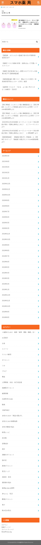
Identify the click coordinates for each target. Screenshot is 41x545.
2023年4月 (5, 156)
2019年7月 (5, 256)
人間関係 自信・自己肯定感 (12, 382)
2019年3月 (5, 278)
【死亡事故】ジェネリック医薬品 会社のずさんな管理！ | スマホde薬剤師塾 (20, 107)
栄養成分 (5, 443)
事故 (3, 377)
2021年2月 (5, 172)
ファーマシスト (33, 124)
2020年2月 (5, 228)
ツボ (3, 365)
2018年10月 (6, 306)
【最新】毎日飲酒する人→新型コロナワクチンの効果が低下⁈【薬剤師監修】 (19, 72)
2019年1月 (5, 289)
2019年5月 (5, 267)
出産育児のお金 (7, 399)
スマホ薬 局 (20, 2)
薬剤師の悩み (6, 482)
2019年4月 (5, 273)
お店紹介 (5, 338)
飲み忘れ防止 (6, 510)
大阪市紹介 (6, 410)
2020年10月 (6, 195)
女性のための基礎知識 (9, 421)
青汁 (3, 505)
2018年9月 (5, 312)
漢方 (3, 449)
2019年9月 (5, 245)
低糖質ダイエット (8, 388)
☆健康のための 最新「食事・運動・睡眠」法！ (19, 332)
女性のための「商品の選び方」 (12, 415)
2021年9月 (5, 161)
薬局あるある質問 (8, 488)
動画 (3, 404)
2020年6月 (5, 217)
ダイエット (6, 360)
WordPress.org (7, 532)
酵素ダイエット (7, 499)
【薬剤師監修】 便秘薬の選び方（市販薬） (17, 137)
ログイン (5, 525)
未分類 (4, 438)
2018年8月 (5, 317)
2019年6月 (5, 261)
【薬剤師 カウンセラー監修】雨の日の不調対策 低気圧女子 (19, 56)
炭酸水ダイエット (8, 454)
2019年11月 (6, 234)
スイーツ (5, 349)
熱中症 (4, 460)
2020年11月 (6, 189)
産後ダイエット (7, 466)
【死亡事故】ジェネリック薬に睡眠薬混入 (16, 104)
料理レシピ (6, 432)
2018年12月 (6, 295)
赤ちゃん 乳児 (7, 493)
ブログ (4, 371)
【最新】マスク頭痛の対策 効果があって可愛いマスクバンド (19, 64)
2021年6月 (5, 167)
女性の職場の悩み (8, 427)
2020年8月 (5, 206)
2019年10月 (6, 239)
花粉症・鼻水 (6, 477)
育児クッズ (6, 471)
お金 (3, 343)
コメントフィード (8, 529)
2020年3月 (5, 222)
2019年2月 (5, 284)
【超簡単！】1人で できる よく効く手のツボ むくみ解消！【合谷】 (19, 88)
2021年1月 (5, 178)
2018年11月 (6, 300)
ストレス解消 (6, 354)
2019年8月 (5, 250)
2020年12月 (6, 183)
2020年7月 (5, 211)
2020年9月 (5, 200)
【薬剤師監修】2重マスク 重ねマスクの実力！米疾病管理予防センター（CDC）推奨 (19, 80)
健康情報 (5, 393)
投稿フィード (6, 527)
